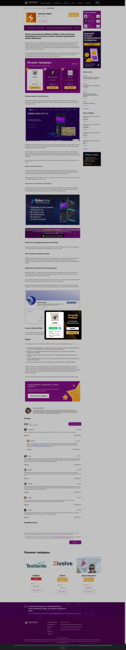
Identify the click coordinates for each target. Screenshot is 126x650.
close (80, 312)
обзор (72, 328)
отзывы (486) (72, 333)
